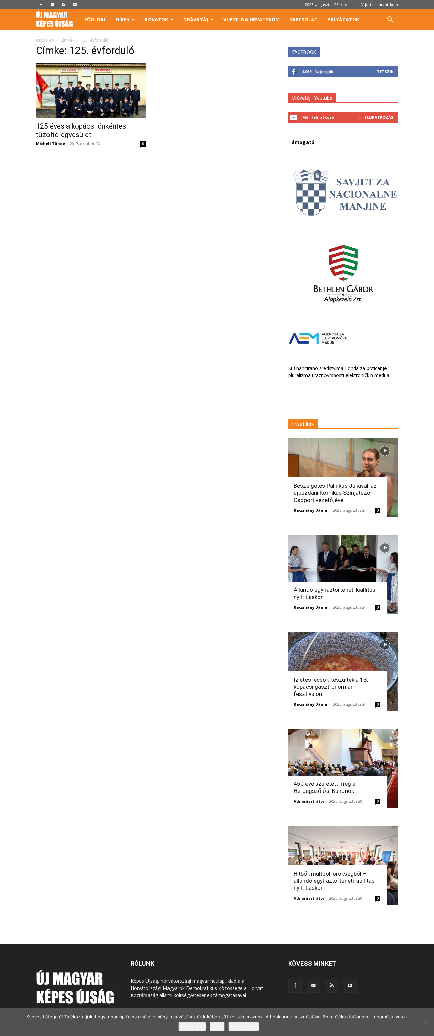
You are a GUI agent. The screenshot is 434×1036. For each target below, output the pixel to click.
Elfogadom (192, 1026)
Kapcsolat (303, 19)
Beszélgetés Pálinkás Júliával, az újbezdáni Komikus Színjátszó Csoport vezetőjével (335, 492)
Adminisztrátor (309, 801)
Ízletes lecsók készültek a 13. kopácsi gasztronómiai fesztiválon (331, 686)
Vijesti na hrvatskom (379, 4)
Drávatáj (195, 19)
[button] (390, 20)
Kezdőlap (45, 40)
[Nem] (425, 1022)
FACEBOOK (304, 52)
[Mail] (52, 4)
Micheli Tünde (50, 143)
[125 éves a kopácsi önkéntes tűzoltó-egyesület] (91, 90)
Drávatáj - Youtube (312, 98)
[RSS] (63, 4)
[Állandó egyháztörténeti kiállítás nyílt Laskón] (343, 574)
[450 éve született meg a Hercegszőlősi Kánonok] (343, 768)
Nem (217, 1026)
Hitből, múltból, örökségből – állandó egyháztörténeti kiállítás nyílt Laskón (334, 880)
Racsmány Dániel (311, 510)
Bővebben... (243, 1026)
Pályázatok (343, 19)
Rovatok (156, 19)
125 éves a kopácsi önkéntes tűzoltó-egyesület (81, 130)
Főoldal (95, 19)
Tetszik (385, 71)
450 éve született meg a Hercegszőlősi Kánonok (324, 787)
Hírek (123, 19)
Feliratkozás (378, 117)
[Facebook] (41, 4)
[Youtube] (75, 4)
